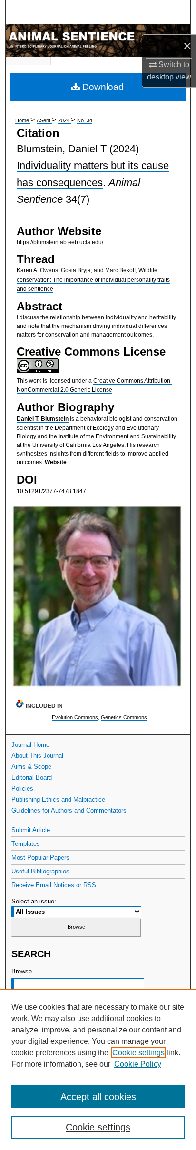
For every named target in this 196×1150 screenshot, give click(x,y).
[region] (98, 1069)
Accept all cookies (98, 1096)
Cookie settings (138, 1053)
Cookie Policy (137, 1064)
